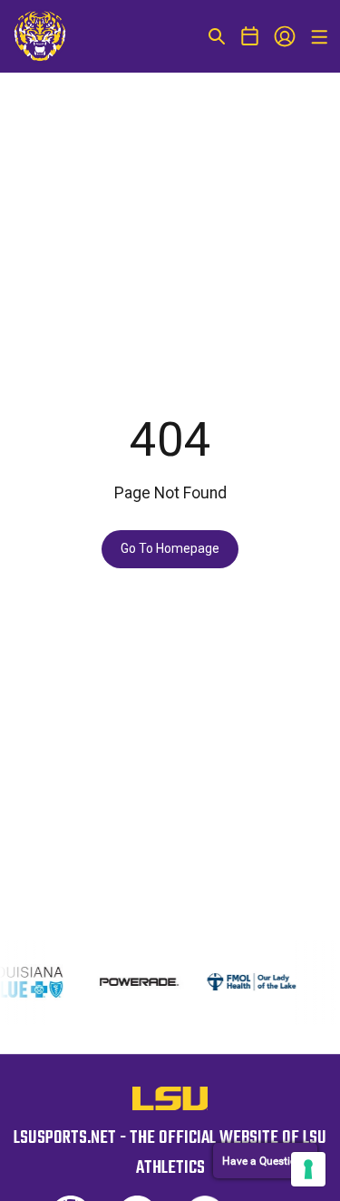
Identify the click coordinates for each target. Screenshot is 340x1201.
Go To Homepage (170, 548)
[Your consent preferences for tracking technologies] (308, 1169)
